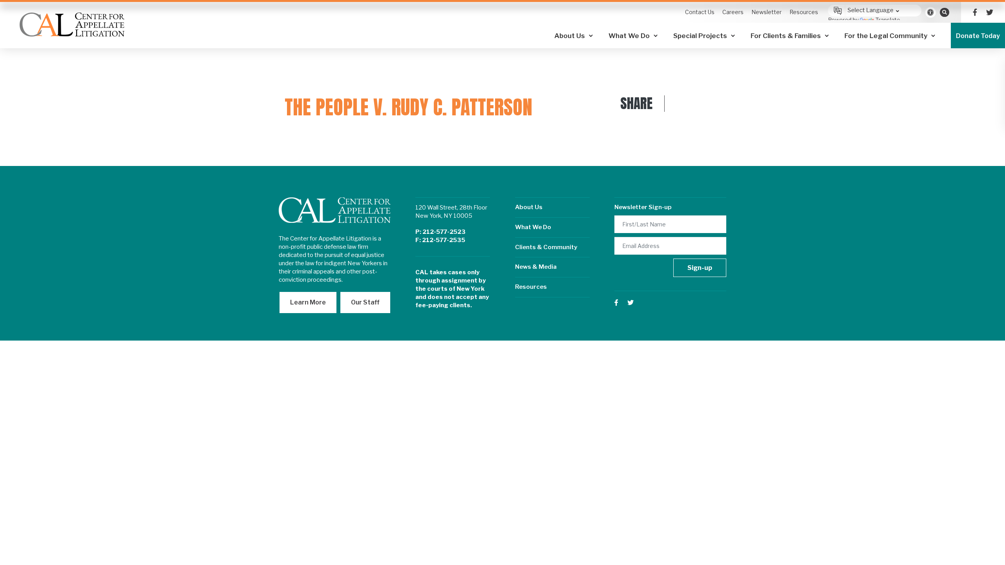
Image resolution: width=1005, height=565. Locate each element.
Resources (531, 286)
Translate (887, 19)
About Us (529, 207)
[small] (975, 12)
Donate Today (978, 36)
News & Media (536, 266)
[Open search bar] (944, 12)
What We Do (533, 227)
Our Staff (365, 302)
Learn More (308, 302)
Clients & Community (546, 247)
